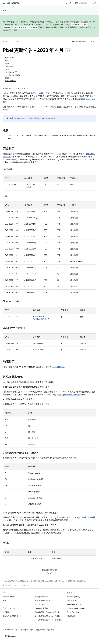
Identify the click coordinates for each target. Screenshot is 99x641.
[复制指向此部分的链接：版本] (11, 543)
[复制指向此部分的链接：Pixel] (10, 196)
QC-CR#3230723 (39, 319)
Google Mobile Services (76, 608)
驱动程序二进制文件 (10, 616)
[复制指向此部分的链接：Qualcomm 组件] (22, 301)
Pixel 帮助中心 (72, 600)
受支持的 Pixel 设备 (41, 93)
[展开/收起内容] (13, 57)
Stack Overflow (73, 612)
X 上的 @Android (41, 597)
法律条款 (24, 630)
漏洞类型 (90, 154)
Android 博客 (40, 604)
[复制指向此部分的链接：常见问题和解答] (25, 377)
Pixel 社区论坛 (58, 367)
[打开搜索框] (65, 2)
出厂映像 (6, 612)
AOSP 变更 (12, 30)
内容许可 (26, 581)
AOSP (5, 41)
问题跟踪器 (71, 616)
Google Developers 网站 (84, 517)
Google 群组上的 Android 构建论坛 (48, 616)
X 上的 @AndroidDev (43, 600)
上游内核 (27, 187)
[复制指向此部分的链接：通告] (11, 130)
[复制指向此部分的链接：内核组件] (14, 169)
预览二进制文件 (9, 608)
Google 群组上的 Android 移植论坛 (48, 620)
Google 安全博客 (41, 608)
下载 (4, 604)
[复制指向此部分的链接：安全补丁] (16, 148)
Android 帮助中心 (73, 597)
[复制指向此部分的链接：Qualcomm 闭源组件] (27, 328)
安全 (18, 41)
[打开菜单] (3, 3)
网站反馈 (50, 630)
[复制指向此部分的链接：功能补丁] (16, 361)
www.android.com (74, 604)
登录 (94, 3)
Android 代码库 (9, 597)
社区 (17, 630)
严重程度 (7, 156)
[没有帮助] (94, 41)
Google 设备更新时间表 (69, 394)
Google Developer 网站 (24, 118)
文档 (5, 10)
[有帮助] (90, 41)
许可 (32, 630)
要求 (4, 600)
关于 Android (8, 630)
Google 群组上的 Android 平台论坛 (48, 612)
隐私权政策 (40, 630)
